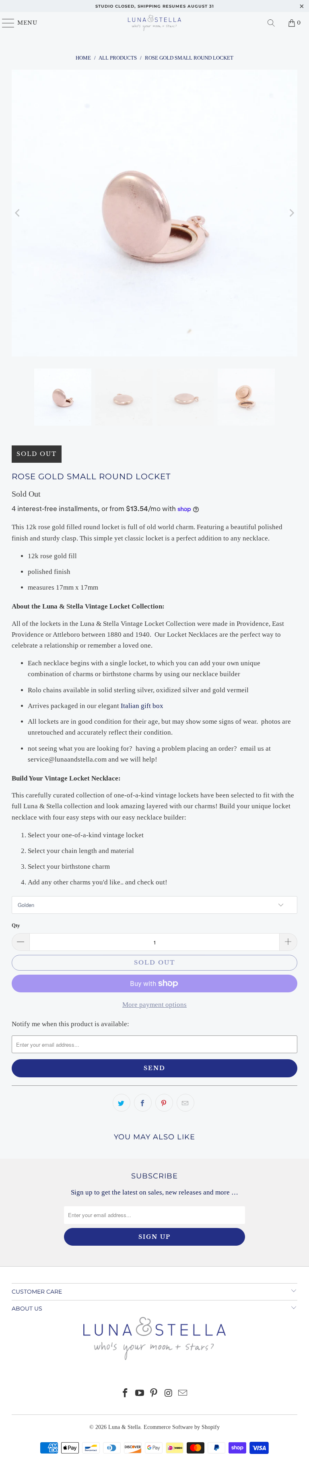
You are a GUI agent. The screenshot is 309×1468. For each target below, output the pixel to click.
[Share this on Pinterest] (164, 1103)
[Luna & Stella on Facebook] (125, 1393)
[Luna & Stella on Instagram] (169, 1393)
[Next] (291, 213)
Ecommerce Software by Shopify (182, 1427)
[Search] (271, 23)
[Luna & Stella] (154, 23)
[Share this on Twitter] (121, 1103)
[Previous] (17, 213)
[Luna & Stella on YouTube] (140, 1393)
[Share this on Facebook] (143, 1103)
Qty (16, 925)
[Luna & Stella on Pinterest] (154, 1393)
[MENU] (4, 23)
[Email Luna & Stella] (183, 1393)
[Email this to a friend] (185, 1103)
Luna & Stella (124, 1427)
